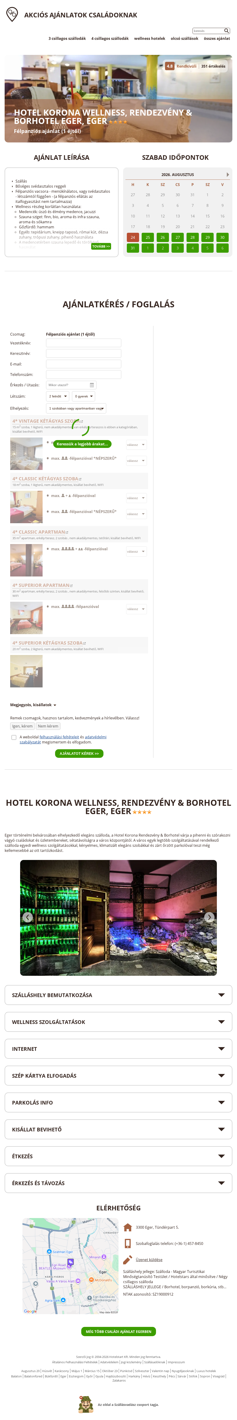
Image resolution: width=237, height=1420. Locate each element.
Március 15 (92, 1371)
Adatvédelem (109, 1362)
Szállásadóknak (154, 1362)
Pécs (172, 1376)
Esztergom (76, 1376)
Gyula (99, 1376)
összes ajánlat (217, 38)
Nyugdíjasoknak (183, 1371)
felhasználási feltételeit (59, 737)
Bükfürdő (51, 1376)
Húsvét (47, 1371)
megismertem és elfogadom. (67, 742)
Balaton (16, 1376)
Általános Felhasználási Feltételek (75, 1362)
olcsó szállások (184, 38)
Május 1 (77, 1371)
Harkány (134, 1376)
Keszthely (159, 1376)
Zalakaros (119, 1380)
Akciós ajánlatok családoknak (80, 14)
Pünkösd (126, 1371)
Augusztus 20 (30, 1371)
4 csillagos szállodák (110, 38)
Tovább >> (101, 246)
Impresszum (176, 1362)
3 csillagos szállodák (67, 38)
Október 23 (110, 1371)
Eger (63, 1376)
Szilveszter (142, 1371)
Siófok (193, 1376)
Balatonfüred (33, 1376)
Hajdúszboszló (116, 1376)
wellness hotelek (149, 38)
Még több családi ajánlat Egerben (118, 1331)
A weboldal (30, 737)
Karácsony (62, 1371)
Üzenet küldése (149, 1259)
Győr (89, 1376)
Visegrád (219, 1376)
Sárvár (182, 1376)
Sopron (205, 1376)
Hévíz (146, 1376)
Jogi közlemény (131, 1362)
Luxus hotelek (206, 1371)
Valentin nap (160, 1371)
